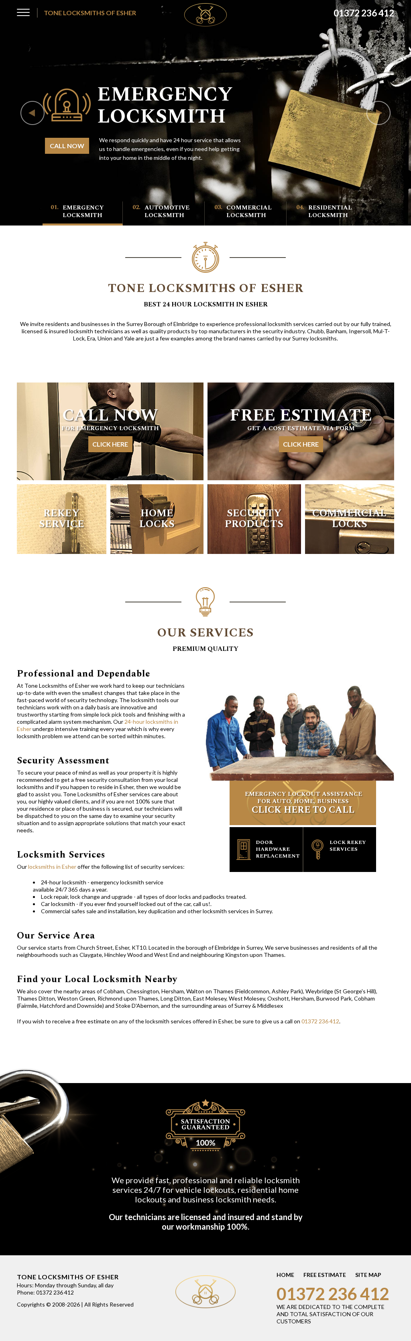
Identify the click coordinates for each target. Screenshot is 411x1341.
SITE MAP (368, 1274)
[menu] (23, 14)
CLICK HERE (110, 444)
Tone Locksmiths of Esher (90, 12)
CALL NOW (67, 145)
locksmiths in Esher (52, 866)
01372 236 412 (320, 1021)
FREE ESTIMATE (324, 1274)
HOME (285, 1274)
